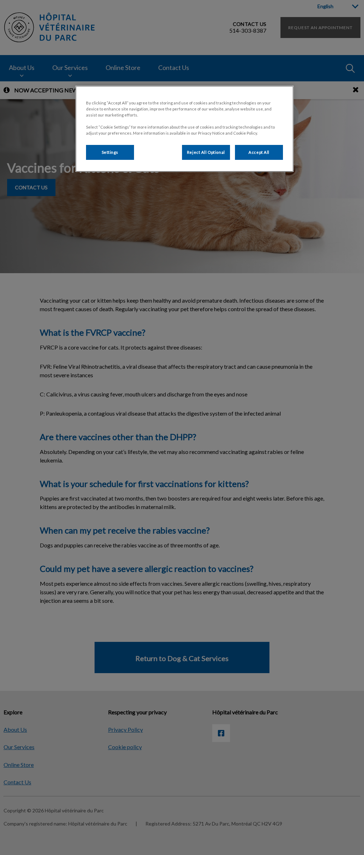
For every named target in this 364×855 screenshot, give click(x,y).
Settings (110, 152)
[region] (184, 129)
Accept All (258, 152)
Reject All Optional (206, 152)
